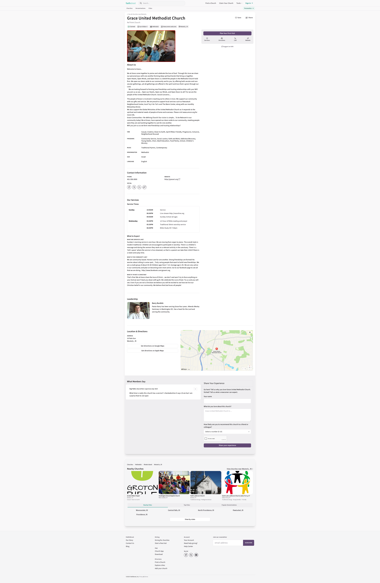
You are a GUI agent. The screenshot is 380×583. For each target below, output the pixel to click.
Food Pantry (174, 141)
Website (247, 40)
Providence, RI (141, 514)
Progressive (186, 132)
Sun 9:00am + (143, 27)
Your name (208, 396)
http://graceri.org (171, 179)
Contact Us (130, 543)
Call (235, 40)
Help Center (188, 546)
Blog (127, 546)
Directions (222, 40)
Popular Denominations (229, 505)
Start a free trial (161, 543)
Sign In (248, 3)
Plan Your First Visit (227, 33)
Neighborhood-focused (150, 134)
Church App (159, 551)
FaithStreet (131, 3)
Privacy (141, 577)
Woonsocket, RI (142, 510)
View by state (190, 519)
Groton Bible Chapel (133, 496)
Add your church (161, 568)
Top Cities (187, 505)
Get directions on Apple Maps (152, 350)
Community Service (148, 138)
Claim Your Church (226, 3)
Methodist (155, 27)
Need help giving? (190, 543)
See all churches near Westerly (137, 14)
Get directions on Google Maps (152, 346)
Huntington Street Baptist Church (169, 496)
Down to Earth (159, 132)
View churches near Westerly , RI (239, 469)
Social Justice (162, 138)
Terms (146, 577)
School (182, 141)
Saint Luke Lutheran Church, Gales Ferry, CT (236, 496)
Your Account (189, 540)
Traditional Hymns (148, 147)
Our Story (129, 540)
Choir (154, 141)
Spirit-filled (170, 132)
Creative (150, 132)
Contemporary (161, 147)
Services (207, 40)
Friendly (178, 132)
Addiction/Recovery (188, 138)
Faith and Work (174, 138)
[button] (195, 389)
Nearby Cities (147, 505)
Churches (129, 8)
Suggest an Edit (228, 46)
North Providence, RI (206, 510)
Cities (150, 8)
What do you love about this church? (217, 406)
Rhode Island (148, 464)
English (144, 161)
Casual (143, 132)
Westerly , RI (184, 27)
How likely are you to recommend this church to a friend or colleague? (226, 425)
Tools (238, 3)
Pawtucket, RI (238, 510)
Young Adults (146, 141)
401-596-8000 (132, 179)
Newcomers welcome (169, 27)
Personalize (249, 8)
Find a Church (210, 3)
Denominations (140, 8)
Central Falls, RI (174, 510)
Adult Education (163, 141)
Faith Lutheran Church (197, 496)
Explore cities (160, 565)
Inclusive (195, 132)
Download (159, 554)
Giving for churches (162, 540)
